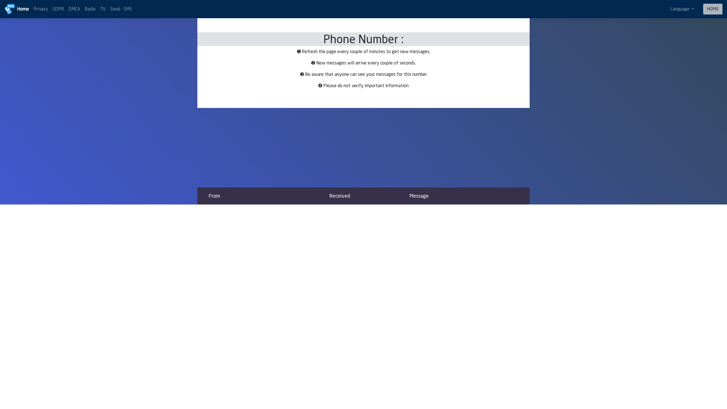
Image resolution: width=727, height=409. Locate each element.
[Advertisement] (363, 147)
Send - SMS (121, 8)
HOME (713, 8)
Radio (90, 8)
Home (23, 8)
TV (103, 8)
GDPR (58, 8)
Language (680, 8)
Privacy (41, 8)
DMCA (74, 8)
